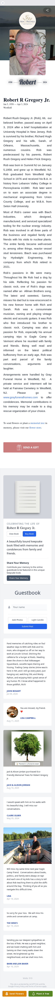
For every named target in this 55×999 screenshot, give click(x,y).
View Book (14, 533)
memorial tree (37, 423)
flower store (35, 427)
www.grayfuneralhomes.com (20, 397)
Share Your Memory (18, 578)
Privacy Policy (19, 986)
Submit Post (27, 626)
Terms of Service (35, 986)
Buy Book (29, 533)
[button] (27, 748)
